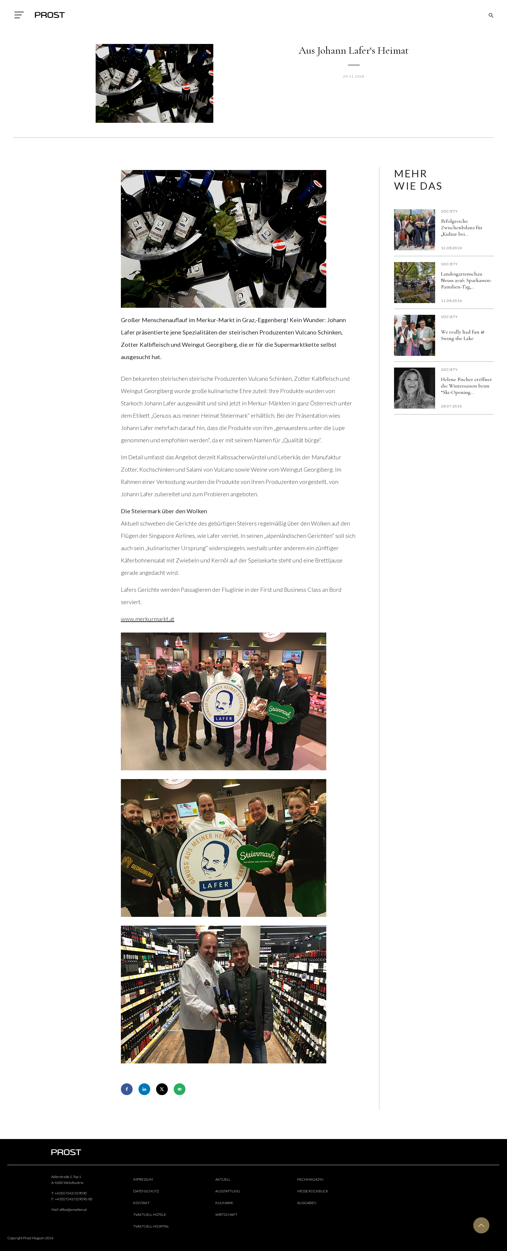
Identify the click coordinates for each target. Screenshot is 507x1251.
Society (449, 211)
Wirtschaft (226, 1214)
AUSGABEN (306, 1203)
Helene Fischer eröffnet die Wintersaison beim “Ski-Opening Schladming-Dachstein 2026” (466, 385)
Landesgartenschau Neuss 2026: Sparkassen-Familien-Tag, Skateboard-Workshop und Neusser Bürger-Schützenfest (466, 280)
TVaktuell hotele (149, 1214)
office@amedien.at (73, 1209)
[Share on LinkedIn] (144, 1089)
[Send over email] (179, 1089)
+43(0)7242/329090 (71, 1193)
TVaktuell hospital (151, 1226)
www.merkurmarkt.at (147, 618)
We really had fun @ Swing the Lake (462, 335)
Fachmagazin (310, 1179)
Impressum (143, 1179)
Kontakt (141, 1203)
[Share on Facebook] (127, 1089)
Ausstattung (227, 1191)
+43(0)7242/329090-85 (73, 1199)
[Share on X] (162, 1089)
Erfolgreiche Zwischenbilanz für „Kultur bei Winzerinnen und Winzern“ (462, 227)
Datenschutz (146, 1191)
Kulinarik (224, 1203)
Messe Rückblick (312, 1191)
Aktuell (222, 1179)
